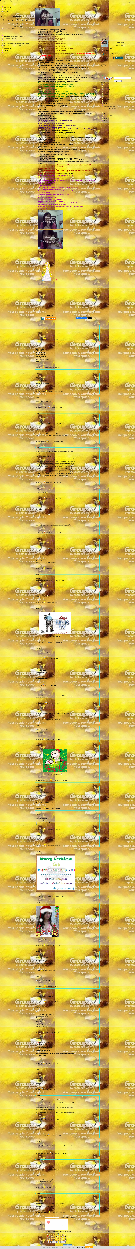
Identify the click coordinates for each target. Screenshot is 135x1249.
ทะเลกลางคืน (41, 391)
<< (2, 16)
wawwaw (45, 1212)
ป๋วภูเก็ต (40, 482)
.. (101, 75)
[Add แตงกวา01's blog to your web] (117, 108)
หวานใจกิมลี (41, 703)
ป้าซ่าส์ (40, 367)
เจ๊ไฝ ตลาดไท (107, 89)
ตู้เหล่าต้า (43, 441)
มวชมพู (106, 94)
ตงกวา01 (41, 339)
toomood (106, 92)
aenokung (46, 1153)
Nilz (39, 970)
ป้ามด (105, 118)
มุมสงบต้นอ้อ (43, 1135)
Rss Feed (106, 50)
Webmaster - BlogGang (109, 106)
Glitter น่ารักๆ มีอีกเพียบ (41, 732)
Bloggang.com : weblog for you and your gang (11, 0)
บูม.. (105, 97)
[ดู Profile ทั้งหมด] (120, 45)
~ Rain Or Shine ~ (43, 407)
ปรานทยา (40, 658)
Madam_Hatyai (42, 586)
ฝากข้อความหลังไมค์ (108, 49)
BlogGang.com (107, 120)
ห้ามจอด (40, 1119)
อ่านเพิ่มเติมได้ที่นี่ (80, 1247)
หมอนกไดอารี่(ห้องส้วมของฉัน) (111, 116)
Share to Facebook (81, 317)
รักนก (105, 113)
